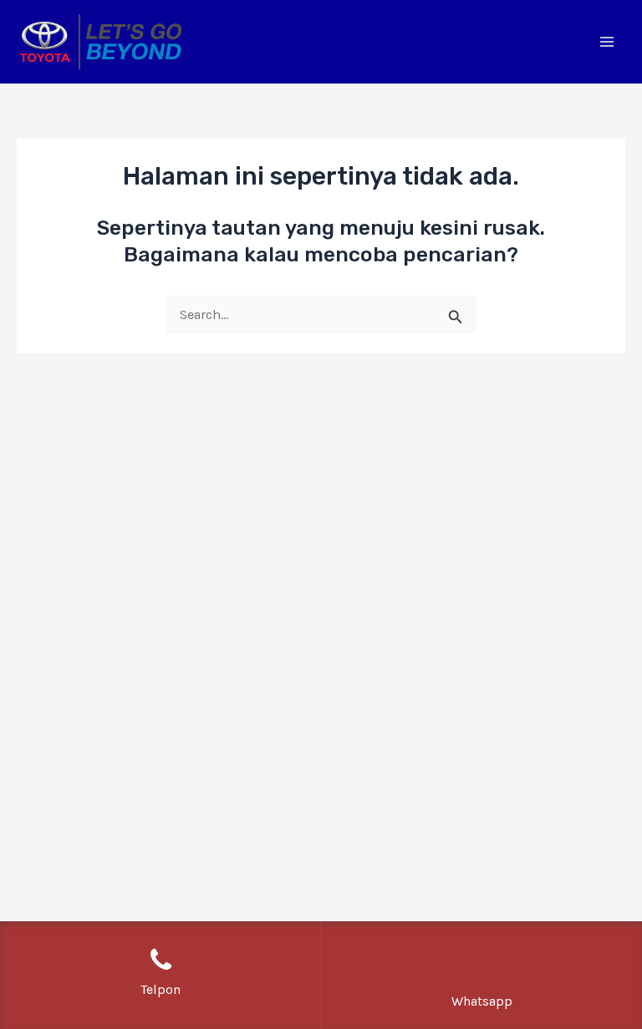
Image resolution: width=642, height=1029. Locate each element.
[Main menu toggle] (606, 42)
